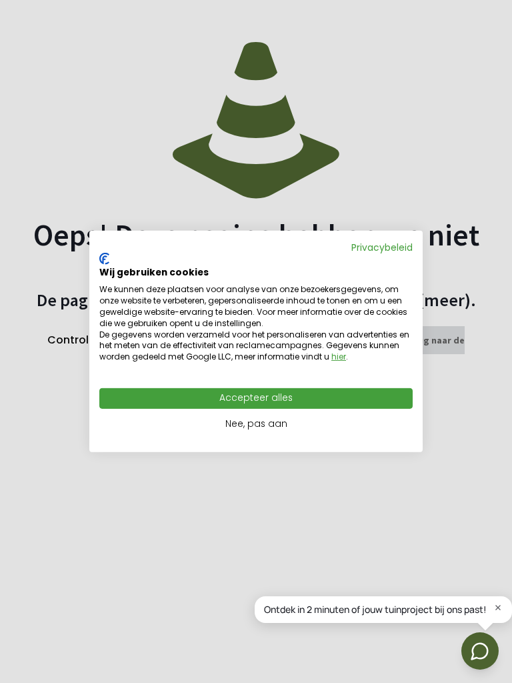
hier (338, 356)
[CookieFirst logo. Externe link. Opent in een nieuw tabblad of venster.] (104, 259)
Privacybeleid (382, 247)
